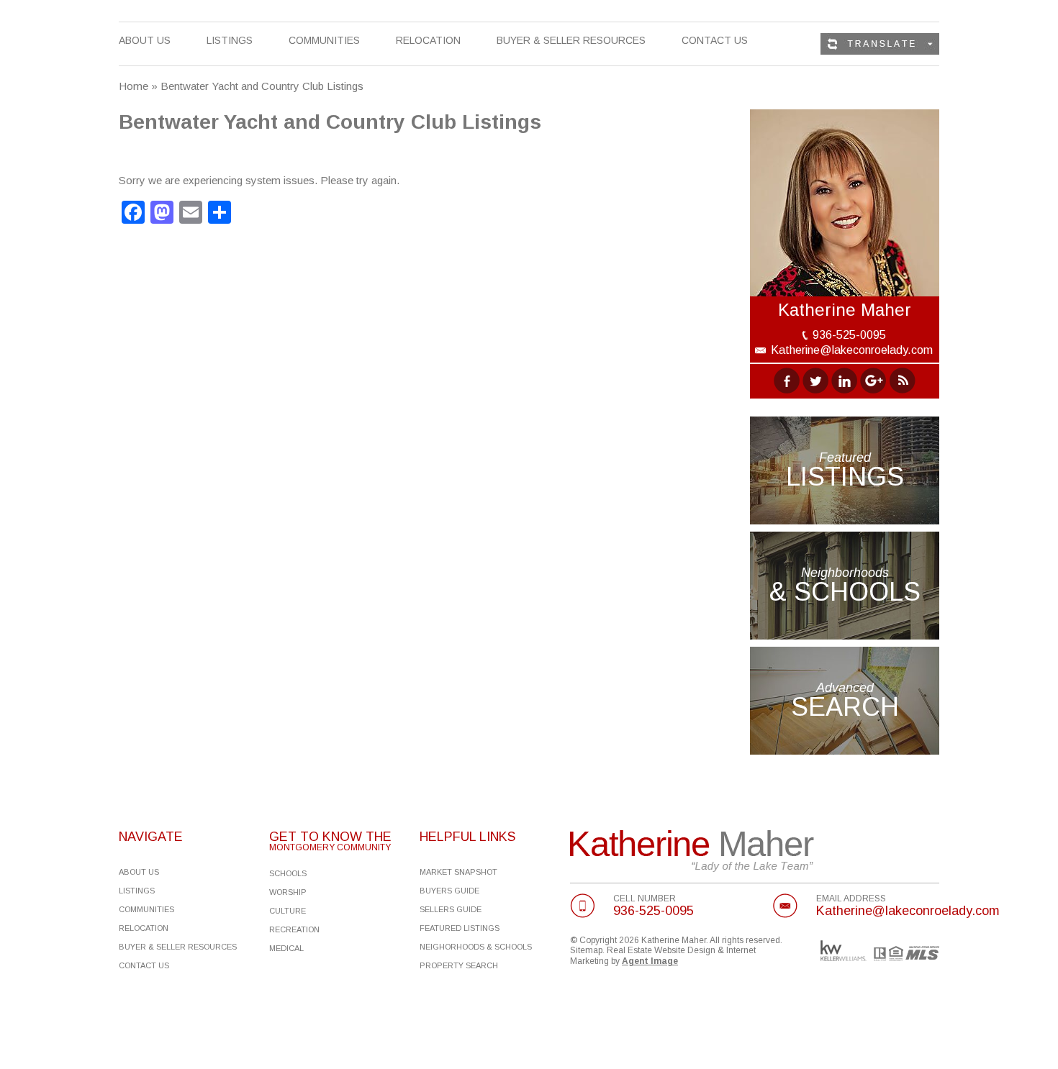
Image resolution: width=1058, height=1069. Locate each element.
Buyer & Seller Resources (571, 40)
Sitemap (586, 950)
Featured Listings (459, 928)
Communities (324, 40)
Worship (288, 892)
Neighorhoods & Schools (476, 946)
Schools (288, 873)
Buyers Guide (449, 890)
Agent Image (650, 961)
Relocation (428, 40)
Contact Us (715, 40)
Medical (286, 948)
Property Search (459, 965)
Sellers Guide (450, 909)
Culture (287, 910)
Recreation (294, 929)
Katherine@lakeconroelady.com (852, 350)
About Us (145, 40)
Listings (230, 40)
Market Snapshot (458, 872)
